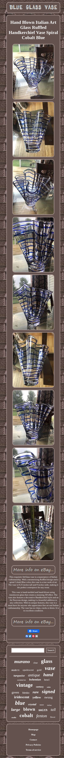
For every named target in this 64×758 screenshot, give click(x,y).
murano (22, 661)
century (39, 687)
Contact (33, 739)
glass (46, 661)
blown (29, 709)
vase (50, 668)
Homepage (33, 729)
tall (53, 710)
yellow (36, 697)
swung (48, 697)
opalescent (28, 670)
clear (35, 663)
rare (36, 692)
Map (33, 734)
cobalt (26, 715)
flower (52, 717)
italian (49, 705)
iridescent (21, 697)
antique (34, 675)
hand (48, 674)
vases (42, 705)
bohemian (35, 679)
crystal (32, 704)
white (49, 687)
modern (15, 670)
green (15, 692)
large (15, 709)
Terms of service (33, 750)
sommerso (21, 680)
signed (48, 691)
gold (39, 670)
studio (13, 717)
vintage (24, 685)
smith (42, 710)
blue (20, 703)
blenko (25, 692)
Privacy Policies (33, 745)
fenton (41, 715)
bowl (46, 679)
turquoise (19, 675)
